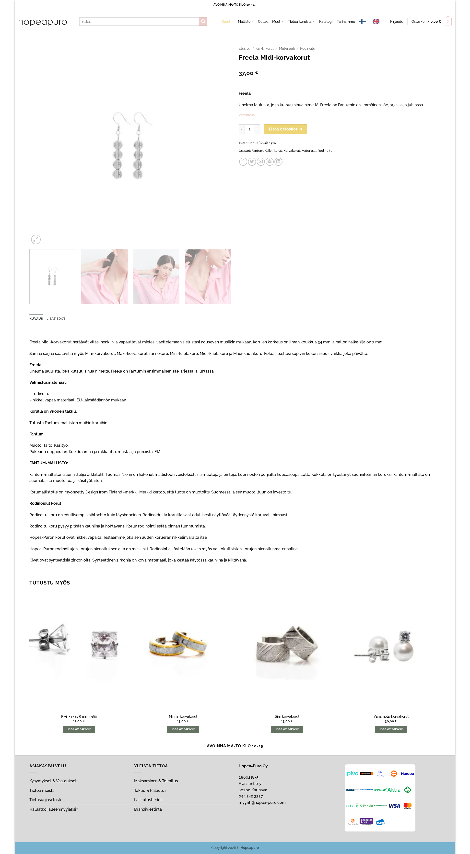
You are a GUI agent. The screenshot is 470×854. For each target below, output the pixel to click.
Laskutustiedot (148, 799)
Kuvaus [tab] (36, 318)
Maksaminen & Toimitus (156, 781)
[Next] (221, 144)
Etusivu (244, 48)
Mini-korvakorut (100, 353)
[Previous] (39, 144)
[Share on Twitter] (252, 162)
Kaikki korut (265, 48)
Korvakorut (291, 150)
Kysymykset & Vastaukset (53, 781)
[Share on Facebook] (243, 162)
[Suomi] (363, 21)
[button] (396, 21)
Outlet (263, 21)
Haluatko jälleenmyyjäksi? (53, 809)
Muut (276, 21)
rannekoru (158, 353)
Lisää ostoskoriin (285, 129)
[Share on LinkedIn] (278, 162)
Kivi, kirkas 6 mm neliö (79, 716)
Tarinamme (346, 21)
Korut (226, 21)
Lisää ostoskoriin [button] (79, 729)
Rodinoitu (307, 48)
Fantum (257, 150)
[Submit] (203, 21)
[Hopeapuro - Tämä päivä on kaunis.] (42, 21)
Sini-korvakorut (287, 716)
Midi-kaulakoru (214, 353)
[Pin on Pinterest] (270, 162)
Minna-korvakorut (183, 716)
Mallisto (244, 21)
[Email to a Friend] (261, 162)
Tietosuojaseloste (45, 799)
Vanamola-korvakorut (391, 716)
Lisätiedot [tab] (56, 318)
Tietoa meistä (42, 790)
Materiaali (287, 48)
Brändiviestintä (148, 809)
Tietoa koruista (300, 21)
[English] (377, 21)
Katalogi (325, 21)
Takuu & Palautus (150, 790)
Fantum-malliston (61, 423)
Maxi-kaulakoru (247, 353)
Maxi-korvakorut (132, 353)
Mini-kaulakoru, (184, 353)
